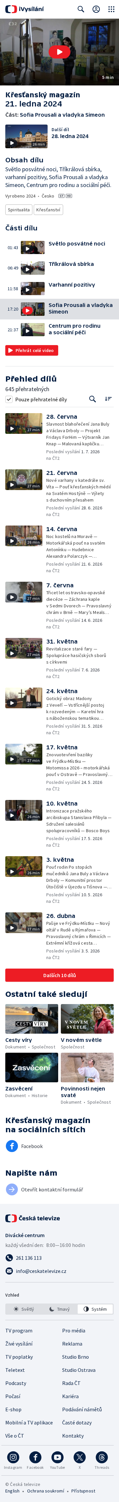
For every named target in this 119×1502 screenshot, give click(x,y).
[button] (59, 52)
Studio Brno (75, 1356)
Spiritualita (19, 210)
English (12, 1491)
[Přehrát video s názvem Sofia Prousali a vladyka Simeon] (59, 52)
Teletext (15, 1370)
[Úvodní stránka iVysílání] (24, 9)
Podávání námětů (82, 1409)
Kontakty (73, 1435)
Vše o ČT (14, 1435)
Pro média (73, 1330)
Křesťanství (48, 210)
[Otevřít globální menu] (111, 9)
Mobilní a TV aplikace (29, 1422)
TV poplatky (19, 1356)
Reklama (72, 1343)
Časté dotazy (77, 1422)
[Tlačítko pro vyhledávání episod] (92, 399)
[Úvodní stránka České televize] (33, 1218)
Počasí (12, 1396)
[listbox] (59, 1309)
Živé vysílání (18, 1343)
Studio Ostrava (79, 1370)
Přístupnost (83, 1491)
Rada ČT (71, 1383)
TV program (18, 1330)
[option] (23, 1309)
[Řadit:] (108, 398)
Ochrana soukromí (45, 1491)
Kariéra (70, 1396)
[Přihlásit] (96, 9)
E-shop (13, 1409)
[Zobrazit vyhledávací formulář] (81, 9)
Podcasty (15, 1383)
